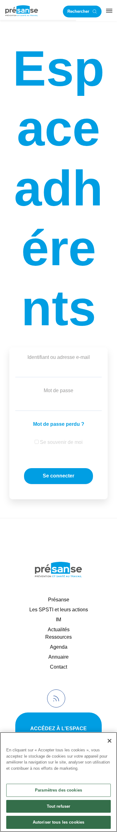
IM (58, 619)
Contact (58, 667)
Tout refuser (59, 806)
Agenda (58, 647)
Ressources (58, 637)
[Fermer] (109, 741)
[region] (58, 782)
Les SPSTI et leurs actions (58, 609)
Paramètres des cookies (58, 790)
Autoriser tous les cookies (58, 822)
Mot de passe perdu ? (58, 424)
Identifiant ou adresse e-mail (58, 357)
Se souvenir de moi (61, 442)
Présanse (58, 599)
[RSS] (56, 698)
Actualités (59, 629)
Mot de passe (58, 390)
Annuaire (58, 657)
